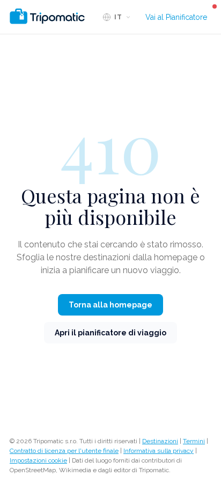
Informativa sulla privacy (158, 451)
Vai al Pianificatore (176, 17)
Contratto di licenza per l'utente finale (64, 451)
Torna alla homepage (110, 305)
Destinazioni (160, 441)
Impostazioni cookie (38, 460)
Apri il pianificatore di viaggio (110, 332)
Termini (194, 441)
